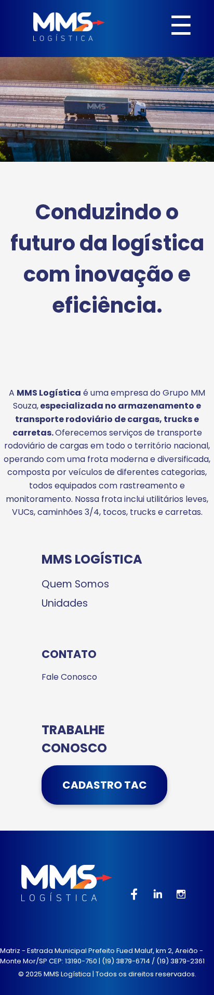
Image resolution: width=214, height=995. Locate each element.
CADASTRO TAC (104, 785)
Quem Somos (75, 584)
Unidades (65, 603)
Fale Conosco (69, 677)
